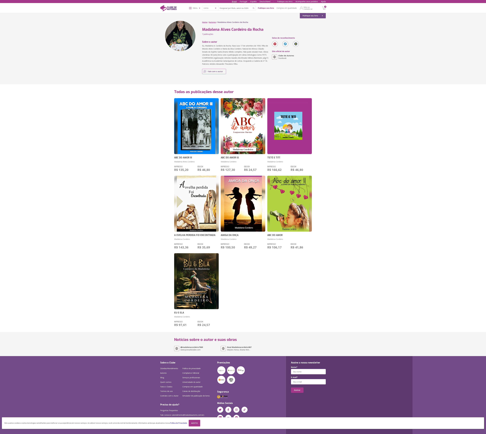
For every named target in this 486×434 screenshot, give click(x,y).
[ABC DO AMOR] (289, 204)
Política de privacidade (191, 368)
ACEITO (194, 423)
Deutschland (265, 1)
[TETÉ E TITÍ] (289, 126)
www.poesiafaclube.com (191, 348)
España (253, 1)
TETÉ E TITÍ (273, 157)
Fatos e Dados (166, 386)
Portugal (243, 1)
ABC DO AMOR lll (230, 157)
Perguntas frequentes (169, 410)
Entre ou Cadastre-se (308, 8)
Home (204, 22)
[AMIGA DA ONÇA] (243, 204)
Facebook (286, 56)
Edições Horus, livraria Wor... (239, 348)
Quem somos (165, 382)
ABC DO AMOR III (183, 157)
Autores (212, 22)
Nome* (294, 367)
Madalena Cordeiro (228, 161)
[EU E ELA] (196, 281)
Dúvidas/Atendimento (169, 368)
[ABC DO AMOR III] (196, 126)
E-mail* (294, 377)
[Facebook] (228, 410)
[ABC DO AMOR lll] (243, 126)
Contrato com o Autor (169, 396)
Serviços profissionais (191, 377)
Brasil (234, 1)
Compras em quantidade (287, 8)
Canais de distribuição (191, 391)
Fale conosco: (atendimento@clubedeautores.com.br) (182, 415)
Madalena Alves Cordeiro (184, 161)
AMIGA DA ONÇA (229, 235)
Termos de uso (166, 391)
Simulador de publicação (196, 396)
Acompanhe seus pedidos (307, 1)
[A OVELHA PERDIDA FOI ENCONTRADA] (196, 204)
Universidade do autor (191, 382)
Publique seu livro (284, 1)
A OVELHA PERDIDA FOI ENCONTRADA (194, 235)
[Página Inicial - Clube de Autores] (168, 8)
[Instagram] (236, 410)
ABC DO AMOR (275, 235)
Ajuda (323, 1)
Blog (162, 377)
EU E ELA (179, 312)
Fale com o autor (215, 71)
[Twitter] (220, 410)
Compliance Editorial (190, 373)
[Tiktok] (244, 410)
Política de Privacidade (178, 423)
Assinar (297, 390)
